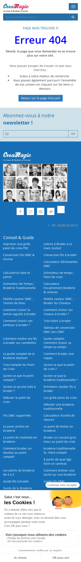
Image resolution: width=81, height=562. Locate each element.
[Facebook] (20, 212)
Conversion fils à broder (60, 255)
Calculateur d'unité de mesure (59, 417)
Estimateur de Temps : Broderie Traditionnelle (19, 286)
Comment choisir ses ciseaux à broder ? (58, 312)
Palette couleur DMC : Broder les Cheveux (59, 301)
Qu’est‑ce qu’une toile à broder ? (19, 389)
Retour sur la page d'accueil (40, 98)
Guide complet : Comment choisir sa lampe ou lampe (57, 343)
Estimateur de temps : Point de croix (59, 275)
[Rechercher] (73, 17)
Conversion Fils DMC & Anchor (18, 257)
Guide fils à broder (16, 481)
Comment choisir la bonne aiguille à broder (19, 312)
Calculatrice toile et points (16, 275)
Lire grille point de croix (60, 398)
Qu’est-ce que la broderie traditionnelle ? (60, 378)
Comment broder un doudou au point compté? (17, 452)
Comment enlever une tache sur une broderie (60, 472)
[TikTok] (61, 212)
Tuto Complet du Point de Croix (18, 367)
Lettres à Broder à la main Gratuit (58, 246)
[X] (50, 212)
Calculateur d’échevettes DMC (61, 264)
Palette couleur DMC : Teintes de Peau (18, 301)
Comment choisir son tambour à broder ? (18, 323)
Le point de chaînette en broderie (20, 439)
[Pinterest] (40, 212)
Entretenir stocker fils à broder (60, 389)
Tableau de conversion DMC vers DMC (59, 330)
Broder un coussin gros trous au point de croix (60, 439)
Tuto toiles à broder (57, 321)
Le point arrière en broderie (16, 428)
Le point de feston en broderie (58, 428)
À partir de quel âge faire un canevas (57, 461)
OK (73, 134)
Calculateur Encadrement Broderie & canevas (59, 288)
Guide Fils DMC (54, 481)
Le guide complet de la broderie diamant (19, 356)
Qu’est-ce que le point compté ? (18, 378)
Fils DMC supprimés (17, 415)
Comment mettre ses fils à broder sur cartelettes (20, 341)
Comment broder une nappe (59, 356)
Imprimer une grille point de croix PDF (16, 246)
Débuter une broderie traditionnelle (59, 406)
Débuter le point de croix (16, 400)
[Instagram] (30, 212)
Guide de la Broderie (17, 488)
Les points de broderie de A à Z (18, 472)
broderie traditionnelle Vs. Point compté (59, 450)
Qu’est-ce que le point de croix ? (59, 367)
